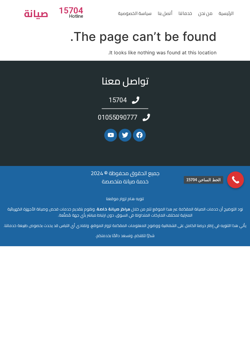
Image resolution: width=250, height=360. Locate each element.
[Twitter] (125, 135)
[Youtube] (110, 135)
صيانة (36, 13)
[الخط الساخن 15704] (235, 179)
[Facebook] (139, 135)
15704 (71, 10)
